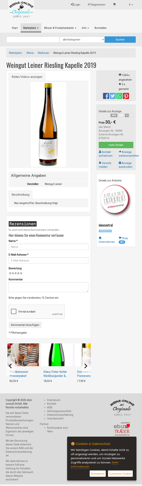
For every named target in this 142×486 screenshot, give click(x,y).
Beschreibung (20, 194)
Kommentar (16, 279)
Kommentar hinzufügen (25, 324)
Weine (30, 52)
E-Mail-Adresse (18, 254)
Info (84, 27)
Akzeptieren (98, 473)
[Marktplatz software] (122, 429)
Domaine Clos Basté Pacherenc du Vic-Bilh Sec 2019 (90, 376)
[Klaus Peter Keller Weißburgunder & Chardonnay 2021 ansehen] (57, 354)
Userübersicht (55, 418)
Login (76, 4)
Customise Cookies (120, 473)
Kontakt (51, 403)
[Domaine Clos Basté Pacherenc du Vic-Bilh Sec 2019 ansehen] (90, 354)
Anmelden (100, 27)
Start (15, 27)
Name (13, 240)
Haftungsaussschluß (59, 411)
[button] (131, 4)
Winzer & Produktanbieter (59, 27)
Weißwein (43, 52)
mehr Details (116, 145)
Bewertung (15, 268)
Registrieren (98, 4)
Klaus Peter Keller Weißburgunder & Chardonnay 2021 (55, 376)
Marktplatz (30, 27)
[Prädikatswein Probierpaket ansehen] (23, 354)
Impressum (53, 400)
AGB (49, 407)
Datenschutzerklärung (60, 414)
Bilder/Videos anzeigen (27, 77)
